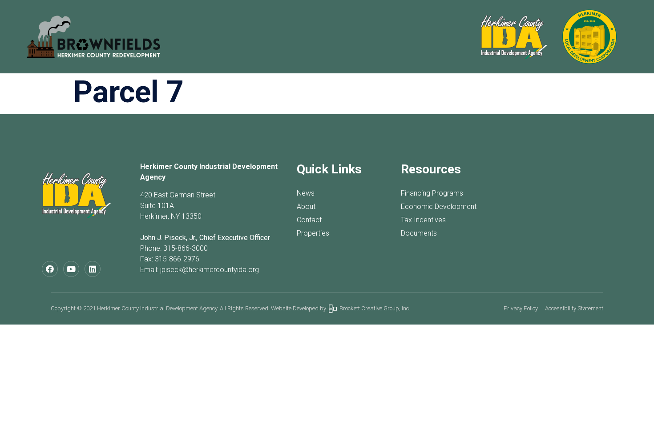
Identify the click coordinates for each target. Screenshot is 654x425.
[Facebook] (50, 269)
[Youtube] (71, 269)
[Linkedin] (93, 269)
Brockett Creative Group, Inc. (373, 308)
